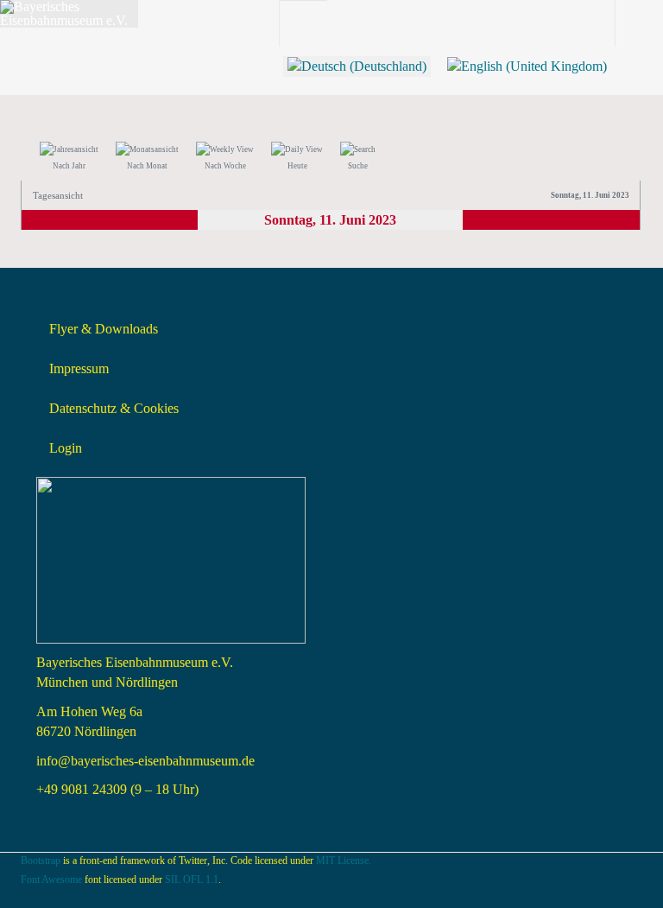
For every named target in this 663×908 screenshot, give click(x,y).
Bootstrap (40, 860)
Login (65, 448)
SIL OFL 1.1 (191, 879)
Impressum (79, 368)
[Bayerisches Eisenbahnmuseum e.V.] (69, 14)
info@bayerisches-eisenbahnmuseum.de (145, 760)
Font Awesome (51, 879)
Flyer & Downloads (103, 328)
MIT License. (343, 860)
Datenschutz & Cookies (114, 408)
